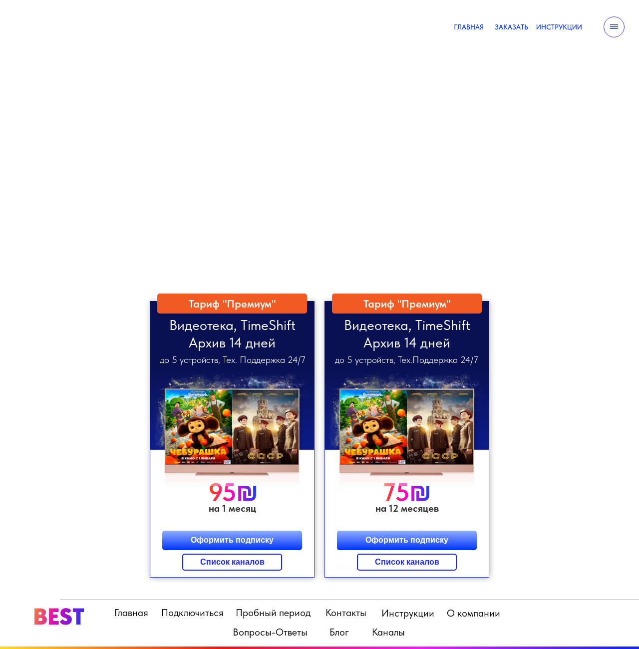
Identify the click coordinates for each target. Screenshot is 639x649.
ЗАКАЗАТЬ (511, 27)
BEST (58, 616)
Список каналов (407, 562)
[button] (406, 433)
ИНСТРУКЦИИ (559, 27)
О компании (473, 613)
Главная (131, 613)
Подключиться (192, 613)
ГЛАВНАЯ (469, 27)
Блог (339, 632)
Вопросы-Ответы (270, 632)
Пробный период (273, 613)
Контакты (345, 613)
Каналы (388, 632)
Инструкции (407, 613)
